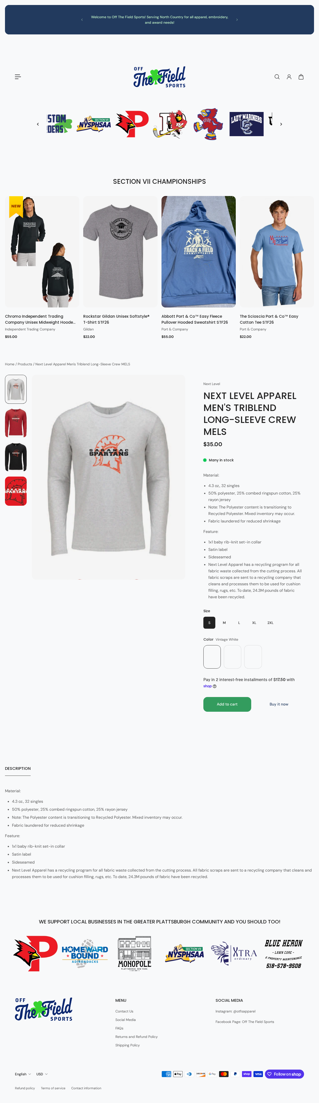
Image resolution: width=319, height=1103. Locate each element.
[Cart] (301, 76)
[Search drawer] (277, 76)
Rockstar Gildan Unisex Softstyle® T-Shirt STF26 (116, 319)
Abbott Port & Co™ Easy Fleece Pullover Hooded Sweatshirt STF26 (194, 319)
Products (25, 364)
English (20, 1074)
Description (18, 768)
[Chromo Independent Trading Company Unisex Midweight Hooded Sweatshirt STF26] (42, 251)
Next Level (211, 384)
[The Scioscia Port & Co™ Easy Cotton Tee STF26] (277, 251)
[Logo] (159, 76)
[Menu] (18, 77)
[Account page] (289, 76)
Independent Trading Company (30, 329)
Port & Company (174, 329)
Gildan (88, 329)
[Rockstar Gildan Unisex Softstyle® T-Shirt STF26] (120, 251)
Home (10, 364)
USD (39, 1074)
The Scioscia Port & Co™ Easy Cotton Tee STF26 (269, 319)
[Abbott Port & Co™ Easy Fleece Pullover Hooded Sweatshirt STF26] (198, 251)
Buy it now (279, 704)
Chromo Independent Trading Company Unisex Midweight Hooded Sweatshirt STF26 (40, 319)
